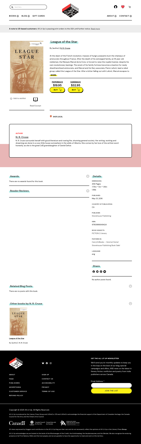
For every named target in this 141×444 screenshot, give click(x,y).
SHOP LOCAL (58, 117)
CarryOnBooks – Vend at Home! (105, 242)
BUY (56, 90)
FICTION (95, 233)
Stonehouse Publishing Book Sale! (106, 245)
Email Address (97, 381)
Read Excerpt (35, 106)
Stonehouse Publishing (101, 216)
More (53, 75)
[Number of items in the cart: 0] (129, 7)
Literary (103, 233)
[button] (40, 43)
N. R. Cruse (65, 48)
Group (124, 429)
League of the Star (16, 338)
